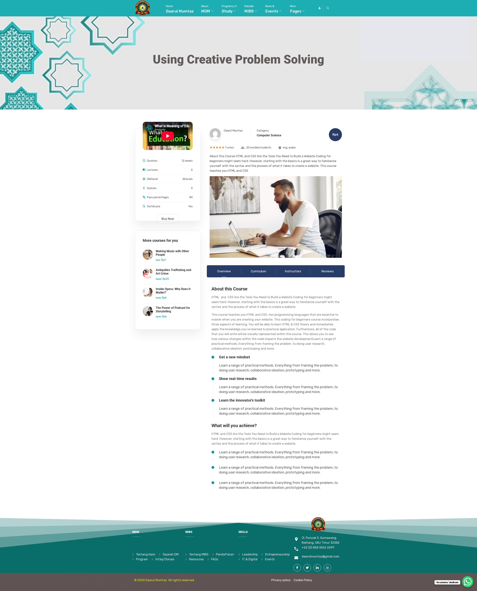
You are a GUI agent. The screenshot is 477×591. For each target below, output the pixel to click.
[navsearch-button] (327, 8)
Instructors (293, 271)
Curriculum (258, 271)
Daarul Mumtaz (180, 9)
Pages (295, 9)
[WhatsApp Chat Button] (467, 581)
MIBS (249, 9)
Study (229, 9)
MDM (205, 9)
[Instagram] (327, 567)
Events (271, 9)
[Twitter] (307, 567)
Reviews (327, 271)
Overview (224, 271)
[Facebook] (297, 567)
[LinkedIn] (317, 567)
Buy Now (168, 219)
